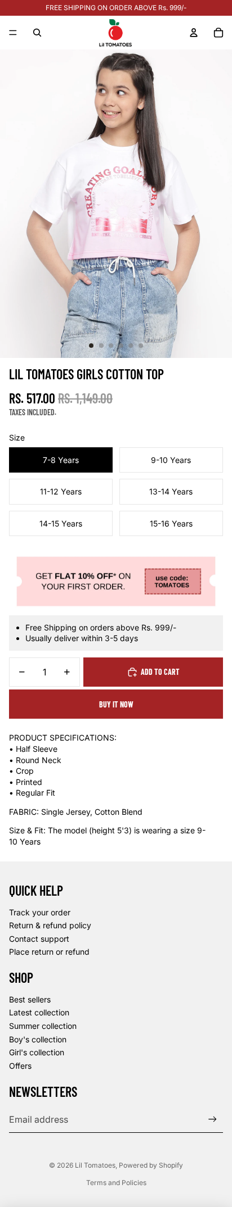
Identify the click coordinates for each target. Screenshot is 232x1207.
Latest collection (39, 1012)
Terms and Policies (116, 1182)
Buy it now (116, 704)
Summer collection (43, 1026)
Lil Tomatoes (95, 1165)
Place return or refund (49, 951)
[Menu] (13, 33)
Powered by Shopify (151, 1165)
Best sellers (30, 999)
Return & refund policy (50, 925)
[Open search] (37, 32)
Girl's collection (36, 1052)
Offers (20, 1065)
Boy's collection (37, 1039)
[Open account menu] (193, 32)
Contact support (39, 938)
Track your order (39, 912)
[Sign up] (212, 1119)
